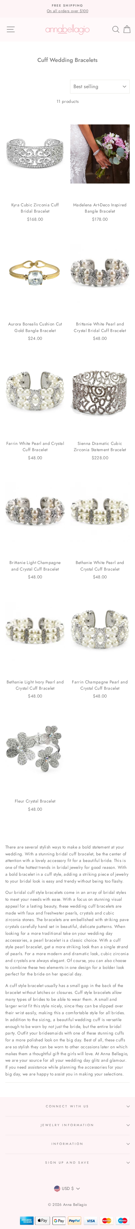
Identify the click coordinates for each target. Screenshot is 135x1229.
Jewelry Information (67, 1125)
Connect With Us (67, 1106)
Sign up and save (67, 1162)
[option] (67, 8)
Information (67, 1143)
